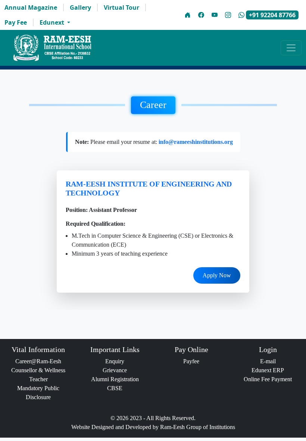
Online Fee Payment (268, 379)
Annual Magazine (30, 7)
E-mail (268, 361)
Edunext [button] (53, 22)
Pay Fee (15, 22)
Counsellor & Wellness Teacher (38, 374)
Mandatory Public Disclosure (38, 392)
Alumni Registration (115, 379)
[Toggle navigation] (291, 47)
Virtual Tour (121, 7)
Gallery (80, 7)
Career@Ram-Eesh (38, 361)
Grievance (115, 370)
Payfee (191, 361)
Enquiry (114, 361)
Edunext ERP (268, 370)
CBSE (114, 388)
